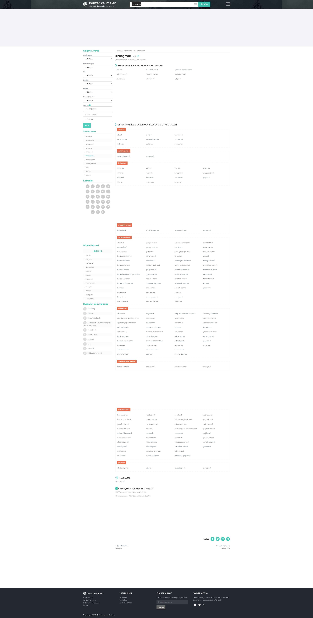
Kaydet (161, 607)
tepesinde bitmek (210, 265)
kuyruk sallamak (152, 456)
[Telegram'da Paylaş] (228, 539)
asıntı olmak (122, 247)
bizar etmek (122, 297)
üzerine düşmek (209, 318)
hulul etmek (150, 415)
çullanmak (150, 252)
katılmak (178, 327)
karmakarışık (91, 283)
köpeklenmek (151, 442)
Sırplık (88, 175)
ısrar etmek (179, 318)
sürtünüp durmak (181, 442)
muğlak (89, 287)
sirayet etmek (208, 173)
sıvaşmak (178, 182)
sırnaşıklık (89, 144)
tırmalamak (207, 274)
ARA (205, 4)
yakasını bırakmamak (183, 70)
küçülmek (178, 415)
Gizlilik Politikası (89, 600)
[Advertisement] (156, 27)
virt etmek (207, 327)
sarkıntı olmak (180, 288)
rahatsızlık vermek (182, 283)
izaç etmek (150, 288)
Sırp (87, 168)
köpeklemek (151, 438)
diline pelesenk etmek (154, 341)
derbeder (89, 263)
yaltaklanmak (180, 74)
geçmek (120, 173)
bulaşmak (121, 79)
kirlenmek (150, 182)
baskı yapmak (123, 336)
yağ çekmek (208, 415)
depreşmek (150, 318)
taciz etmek (208, 247)
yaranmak (207, 447)
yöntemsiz (90, 299)
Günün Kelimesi (126, 603)
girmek (120, 182)
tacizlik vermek (209, 252)
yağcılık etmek (209, 428)
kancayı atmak (152, 297)
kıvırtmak (149, 433)
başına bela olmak (124, 256)
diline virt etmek (152, 350)
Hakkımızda (87, 598)
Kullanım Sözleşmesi (91, 603)
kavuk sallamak (152, 424)
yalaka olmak (208, 438)
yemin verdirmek (210, 332)
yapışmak (207, 288)
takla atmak (179, 451)
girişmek (120, 177)
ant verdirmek (123, 327)
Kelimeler (128, 51)
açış (87, 344)
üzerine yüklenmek (210, 323)
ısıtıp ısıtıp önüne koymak (185, 314)
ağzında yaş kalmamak (126, 323)
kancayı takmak (152, 301)
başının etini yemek (125, 283)
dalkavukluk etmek (124, 433)
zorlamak (207, 345)
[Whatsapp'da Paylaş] (223, 539)
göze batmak (151, 274)
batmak (120, 288)
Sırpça (88, 171)
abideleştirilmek (92, 318)
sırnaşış (89, 148)
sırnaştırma (90, 160)
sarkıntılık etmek (152, 139)
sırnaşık (89, 136)
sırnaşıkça (90, 140)
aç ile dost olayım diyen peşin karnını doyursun (97, 324)
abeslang (89, 309)
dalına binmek (123, 354)
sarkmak (149, 144)
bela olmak (121, 230)
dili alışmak (150, 323)
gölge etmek (151, 270)
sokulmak (178, 438)
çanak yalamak (123, 424)
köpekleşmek (151, 447)
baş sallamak (122, 415)
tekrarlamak (179, 341)
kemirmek (178, 247)
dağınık (89, 259)
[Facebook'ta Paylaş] (212, 539)
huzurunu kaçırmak (153, 283)
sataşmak (178, 173)
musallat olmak (152, 70)
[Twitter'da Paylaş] (218, 539)
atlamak (120, 168)
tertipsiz (89, 295)
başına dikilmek (123, 261)
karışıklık (89, 279)
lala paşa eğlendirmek (183, 419)
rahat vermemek (181, 274)
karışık (88, 275)
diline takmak (151, 345)
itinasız (88, 271)
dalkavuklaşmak (123, 428)
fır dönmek (121, 456)
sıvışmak (206, 168)
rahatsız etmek (181, 230)
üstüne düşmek (181, 354)
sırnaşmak (141, 51)
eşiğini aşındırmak (153, 265)
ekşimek (149, 354)
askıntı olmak (122, 74)
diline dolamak (152, 336)
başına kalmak (123, 270)
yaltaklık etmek (209, 442)
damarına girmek (124, 438)
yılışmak (178, 79)
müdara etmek (180, 424)
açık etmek (90, 330)
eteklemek (121, 451)
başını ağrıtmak (123, 279)
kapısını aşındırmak (182, 243)
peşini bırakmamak (182, 265)
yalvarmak (179, 144)
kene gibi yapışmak (182, 252)
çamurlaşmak (122, 301)
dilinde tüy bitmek (153, 327)
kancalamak (151, 292)
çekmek (120, 144)
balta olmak (122, 252)
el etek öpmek (123, 442)
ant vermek (121, 332)
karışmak (149, 177)
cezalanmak (122, 139)
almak (119, 135)
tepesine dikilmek (210, 270)
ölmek (148, 135)
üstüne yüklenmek (210, 314)
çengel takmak (152, 247)
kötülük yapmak (152, 230)
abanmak (121, 314)
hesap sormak (123, 367)
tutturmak (179, 345)
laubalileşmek (180, 468)
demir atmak (151, 256)
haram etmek (151, 279)
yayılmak (206, 177)
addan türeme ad (93, 353)
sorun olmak (208, 243)
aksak (88, 255)
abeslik (88, 313)
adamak (89, 348)
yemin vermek (208, 336)
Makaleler (124, 600)
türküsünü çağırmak (182, 456)
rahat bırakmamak (182, 270)
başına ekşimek (123, 265)
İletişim (86, 605)
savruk (88, 291)
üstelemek (150, 79)
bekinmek (121, 345)
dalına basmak (123, 350)
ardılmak (120, 243)
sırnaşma (89, 152)
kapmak (149, 173)
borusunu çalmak (124, 419)
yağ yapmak (208, 424)
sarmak (177, 168)
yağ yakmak (208, 419)
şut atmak (179, 139)
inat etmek (179, 323)
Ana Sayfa (119, 51)
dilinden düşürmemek (154, 332)
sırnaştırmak (91, 164)
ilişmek (148, 168)
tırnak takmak (208, 279)
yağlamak (207, 433)
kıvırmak (149, 428)
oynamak (178, 256)
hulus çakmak (151, 419)
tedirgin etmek (209, 261)
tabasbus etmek (181, 447)
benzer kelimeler (102, 4)
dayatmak (150, 314)
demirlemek (150, 261)
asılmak (120, 70)
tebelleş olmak (152, 74)
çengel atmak (151, 243)
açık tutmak (90, 335)
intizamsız (90, 267)
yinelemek (207, 341)
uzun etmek (179, 350)
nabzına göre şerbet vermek (186, 428)
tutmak (206, 283)
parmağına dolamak (183, 261)
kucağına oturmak (153, 451)
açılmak (89, 339)
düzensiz (97, 250)
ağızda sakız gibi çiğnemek (128, 318)
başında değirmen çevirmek (128, 274)
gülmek (149, 468)
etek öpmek (122, 447)
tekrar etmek (180, 336)
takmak (206, 256)
